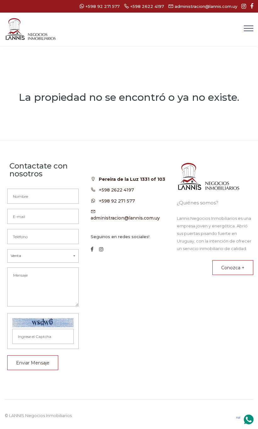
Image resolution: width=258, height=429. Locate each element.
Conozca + (232, 268)
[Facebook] (250, 6)
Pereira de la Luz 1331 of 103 (132, 179)
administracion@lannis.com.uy (125, 218)
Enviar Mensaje (32, 363)
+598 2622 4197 (116, 190)
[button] (43, 256)
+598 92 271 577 (117, 201)
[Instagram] (242, 6)
